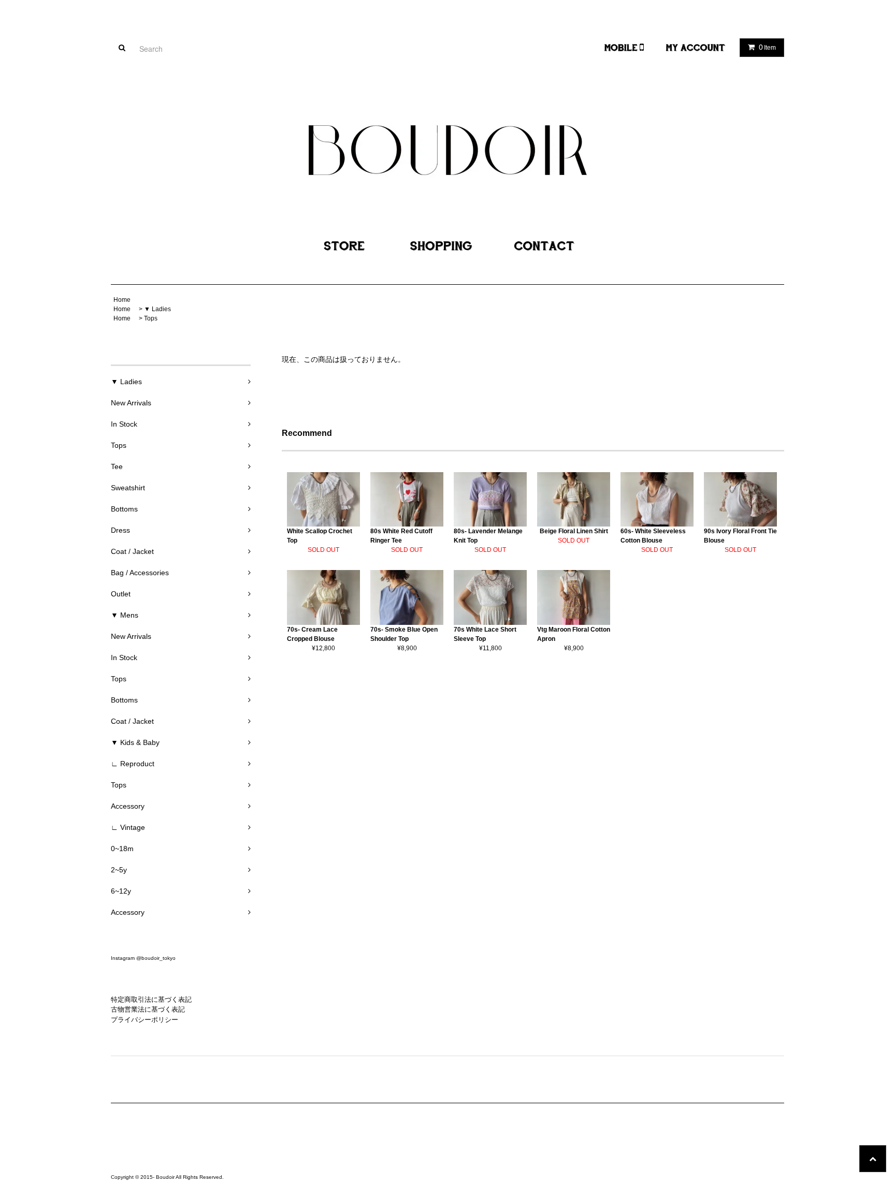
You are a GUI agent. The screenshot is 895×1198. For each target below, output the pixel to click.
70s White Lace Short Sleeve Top (485, 634)
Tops (150, 318)
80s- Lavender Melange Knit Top (488, 536)
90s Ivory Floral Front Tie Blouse (740, 536)
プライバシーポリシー (144, 1020)
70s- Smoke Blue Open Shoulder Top (404, 634)
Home (122, 299)
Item (767, 47)
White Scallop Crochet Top (319, 536)
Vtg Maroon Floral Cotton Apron (573, 634)
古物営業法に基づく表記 (148, 1009)
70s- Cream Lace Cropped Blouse (312, 634)
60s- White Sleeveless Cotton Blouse (653, 536)
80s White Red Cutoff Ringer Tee (401, 536)
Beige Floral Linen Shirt (574, 531)
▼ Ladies (157, 309)
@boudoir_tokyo (156, 958)
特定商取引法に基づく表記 (151, 999)
